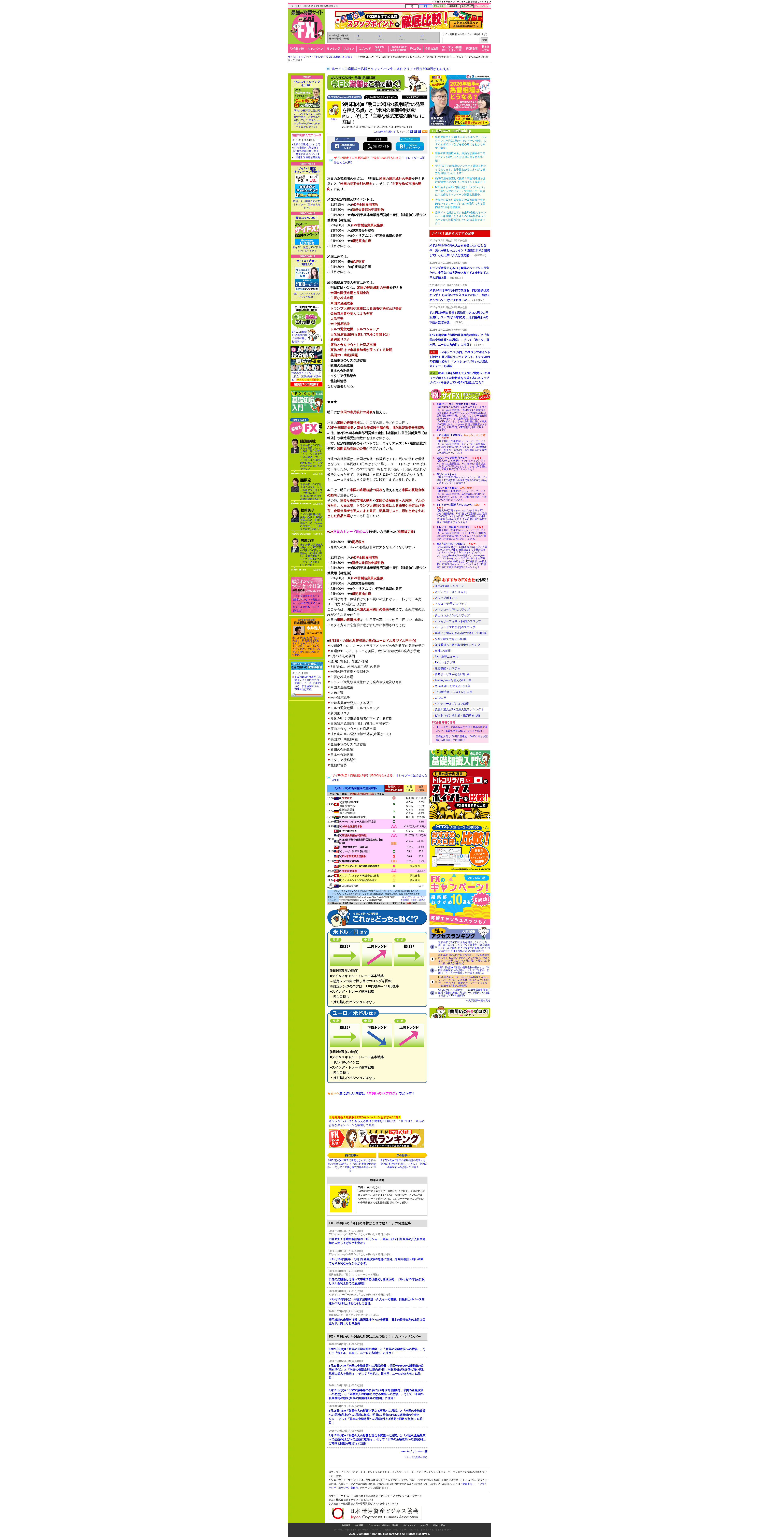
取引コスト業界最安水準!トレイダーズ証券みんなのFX (307, 204)
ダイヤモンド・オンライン (370, 1529)
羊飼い (334, 119)
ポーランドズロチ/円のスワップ (455, 627)
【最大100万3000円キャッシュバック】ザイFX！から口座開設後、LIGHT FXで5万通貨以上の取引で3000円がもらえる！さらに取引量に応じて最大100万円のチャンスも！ (461, 533)
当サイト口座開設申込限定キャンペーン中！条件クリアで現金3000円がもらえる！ (392, 69)
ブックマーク (410, 139)
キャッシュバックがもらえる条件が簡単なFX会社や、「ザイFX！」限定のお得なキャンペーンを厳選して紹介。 (376, 1121)
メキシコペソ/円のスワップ (452, 609)
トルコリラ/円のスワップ (451, 603)
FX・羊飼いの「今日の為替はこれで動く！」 (333, 56)
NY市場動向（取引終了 (306, 147)
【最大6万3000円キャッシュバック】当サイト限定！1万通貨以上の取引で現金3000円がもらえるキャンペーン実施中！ (462, 479)
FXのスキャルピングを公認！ (307, 83)
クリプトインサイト (432, 1529)
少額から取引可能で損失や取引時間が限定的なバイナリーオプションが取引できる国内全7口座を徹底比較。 (460, 203)
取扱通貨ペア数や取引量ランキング (457, 644)
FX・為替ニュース (446, 656)
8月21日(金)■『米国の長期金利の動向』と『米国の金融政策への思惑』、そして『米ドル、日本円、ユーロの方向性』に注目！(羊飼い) (463, 970)
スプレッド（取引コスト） (452, 591)
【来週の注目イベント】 (306, 154)
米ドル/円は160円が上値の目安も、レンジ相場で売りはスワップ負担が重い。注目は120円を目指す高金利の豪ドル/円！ (311, 491)
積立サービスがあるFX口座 (452, 674)
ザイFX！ (448, 1529)
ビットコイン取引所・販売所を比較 (457, 715)
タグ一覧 (424, 1525)
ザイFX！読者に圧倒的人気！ (307, 262)
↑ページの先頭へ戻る (415, 1457)
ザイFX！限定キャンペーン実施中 (307, 170)
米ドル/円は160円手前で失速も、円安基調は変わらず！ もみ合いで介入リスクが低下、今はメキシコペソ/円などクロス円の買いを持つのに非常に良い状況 (306, 646)
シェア (346, 139)
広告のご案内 (439, 1525)
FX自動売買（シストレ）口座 (453, 691)
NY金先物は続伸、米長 (306, 150)
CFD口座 (440, 697)
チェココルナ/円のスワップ (452, 615)
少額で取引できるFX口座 (451, 639)
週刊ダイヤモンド (393, 1529)
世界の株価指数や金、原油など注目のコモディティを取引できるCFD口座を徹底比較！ (460, 157)
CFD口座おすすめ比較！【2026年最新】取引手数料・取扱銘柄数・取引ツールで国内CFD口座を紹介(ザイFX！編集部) (464, 992)
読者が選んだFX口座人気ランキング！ (459, 709)
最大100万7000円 (307, 217)
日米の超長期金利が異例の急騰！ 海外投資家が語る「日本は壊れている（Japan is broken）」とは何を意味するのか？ (311, 521)
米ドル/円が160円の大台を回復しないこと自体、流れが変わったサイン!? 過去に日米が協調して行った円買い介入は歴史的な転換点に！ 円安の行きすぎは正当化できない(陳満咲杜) (464, 946)
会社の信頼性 (443, 650)
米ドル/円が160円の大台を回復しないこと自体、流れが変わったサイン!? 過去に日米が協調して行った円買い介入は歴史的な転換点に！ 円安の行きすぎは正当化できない (311, 457)
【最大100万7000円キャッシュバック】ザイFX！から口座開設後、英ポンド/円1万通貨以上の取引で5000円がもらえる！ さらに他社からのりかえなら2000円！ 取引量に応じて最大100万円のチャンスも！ (462, 444)
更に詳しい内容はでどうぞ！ (371, 1093)
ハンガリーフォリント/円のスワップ (458, 621)
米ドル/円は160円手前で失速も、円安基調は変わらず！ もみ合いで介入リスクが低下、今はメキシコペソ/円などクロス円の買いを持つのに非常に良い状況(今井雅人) (464, 959)
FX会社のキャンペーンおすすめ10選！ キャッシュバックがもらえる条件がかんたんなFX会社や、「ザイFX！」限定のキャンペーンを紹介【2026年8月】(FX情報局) (464, 981)
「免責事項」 (467, 1483)
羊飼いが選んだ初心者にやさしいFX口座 (461, 633)
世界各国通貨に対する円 (306, 144)
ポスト (378, 139)
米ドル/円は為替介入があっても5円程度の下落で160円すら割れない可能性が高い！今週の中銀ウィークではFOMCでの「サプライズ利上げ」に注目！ (311, 554)
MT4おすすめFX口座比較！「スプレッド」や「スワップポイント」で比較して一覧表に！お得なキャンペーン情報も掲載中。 (460, 191)
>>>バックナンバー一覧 (414, 1451)
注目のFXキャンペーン (449, 586)
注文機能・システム (447, 668)
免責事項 (346, 1525)
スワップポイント (446, 597)
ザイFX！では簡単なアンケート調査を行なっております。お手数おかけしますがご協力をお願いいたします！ (460, 169)
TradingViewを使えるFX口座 (453, 680)
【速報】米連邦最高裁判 (306, 157)
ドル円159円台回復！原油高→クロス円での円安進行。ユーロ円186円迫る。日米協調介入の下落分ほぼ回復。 (308, 683)
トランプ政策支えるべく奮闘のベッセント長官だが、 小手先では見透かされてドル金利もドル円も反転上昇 (306, 603)
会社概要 (359, 1525)
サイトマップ (409, 1525)
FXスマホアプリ (445, 662)
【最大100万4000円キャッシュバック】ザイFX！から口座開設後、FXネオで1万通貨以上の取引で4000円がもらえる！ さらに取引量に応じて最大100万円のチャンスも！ (462, 463)
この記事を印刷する (385, 131)
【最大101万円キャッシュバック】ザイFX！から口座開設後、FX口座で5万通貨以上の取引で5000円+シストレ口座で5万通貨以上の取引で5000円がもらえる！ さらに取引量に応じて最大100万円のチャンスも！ (462, 513)
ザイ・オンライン (412, 1529)
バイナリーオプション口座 (452, 703)
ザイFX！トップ (297, 56)
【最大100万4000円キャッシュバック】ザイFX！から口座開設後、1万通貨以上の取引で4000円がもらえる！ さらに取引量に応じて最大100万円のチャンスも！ (462, 494)
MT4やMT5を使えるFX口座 (452, 686)
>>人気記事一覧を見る (478, 1000)
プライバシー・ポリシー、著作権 (383, 1525)
